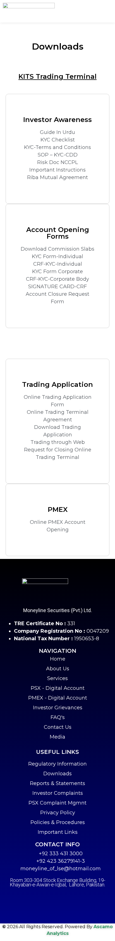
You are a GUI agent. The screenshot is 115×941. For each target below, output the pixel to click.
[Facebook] (43, 897)
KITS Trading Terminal (57, 76)
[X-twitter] (57, 897)
